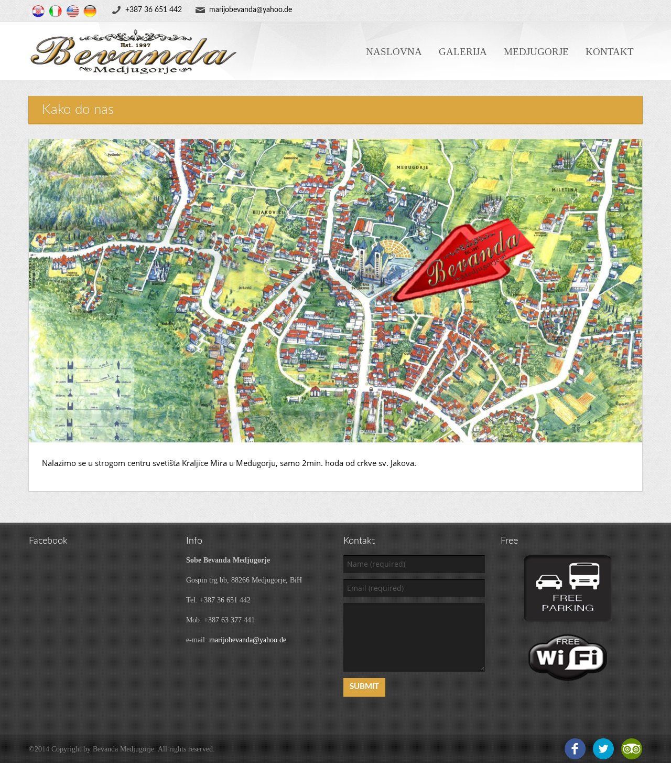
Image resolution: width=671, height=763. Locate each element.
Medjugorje (536, 51)
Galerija (463, 51)
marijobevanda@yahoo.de (247, 640)
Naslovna (394, 51)
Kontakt (610, 51)
